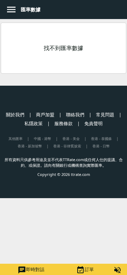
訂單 (85, 270)
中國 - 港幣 (42, 138)
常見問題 (105, 114)
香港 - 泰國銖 (101, 138)
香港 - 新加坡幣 (30, 145)
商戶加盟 (45, 114)
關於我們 (15, 114)
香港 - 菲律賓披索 (67, 145)
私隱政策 (33, 123)
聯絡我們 (75, 114)
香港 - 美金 (71, 138)
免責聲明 (93, 123)
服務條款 (63, 123)
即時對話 (31, 270)
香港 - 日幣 (101, 145)
